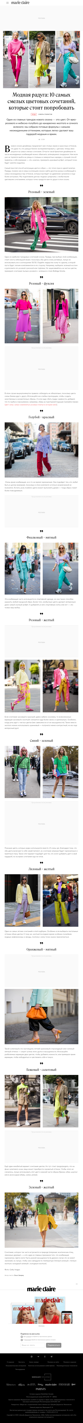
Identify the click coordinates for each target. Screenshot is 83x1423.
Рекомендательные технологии (67, 1365)
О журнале (10, 1362)
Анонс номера (34, 1362)
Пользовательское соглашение (16, 1365)
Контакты (22, 1362)
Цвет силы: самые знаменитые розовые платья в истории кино (31, 405)
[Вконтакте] (38, 1356)
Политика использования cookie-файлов (41, 1365)
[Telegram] (51, 1356)
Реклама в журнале (69, 1362)
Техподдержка (20, 1369)
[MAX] (31, 1356)
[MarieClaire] (20, 2)
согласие (28, 1336)
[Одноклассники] (45, 1356)
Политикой (27, 1339)
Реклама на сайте (53, 1362)
